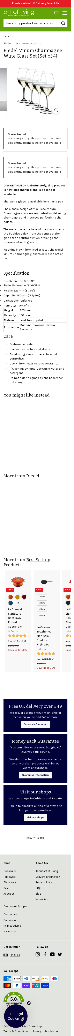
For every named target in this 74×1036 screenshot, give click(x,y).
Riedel (7, 43)
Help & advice (12, 925)
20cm (42, 596)
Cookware (9, 871)
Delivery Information (48, 876)
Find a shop (10, 920)
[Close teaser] (29, 1003)
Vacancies (42, 899)
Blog (38, 893)
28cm (42, 609)
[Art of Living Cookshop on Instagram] (38, 954)
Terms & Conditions (16, 1031)
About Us (9, 893)
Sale (6, 888)
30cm (42, 615)
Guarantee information (35, 775)
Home (6, 36)
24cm (42, 603)
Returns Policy (44, 882)
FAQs (39, 888)
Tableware (9, 876)
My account (10, 931)
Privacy (37, 1031)
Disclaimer (51, 1031)
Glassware (9, 882)
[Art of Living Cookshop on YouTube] (52, 954)
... (42, 621)
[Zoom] (56, 110)
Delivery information (35, 724)
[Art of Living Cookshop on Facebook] (45, 954)
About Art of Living (47, 871)
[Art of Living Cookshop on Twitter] (60, 954)
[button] (35, 1001)
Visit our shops (35, 817)
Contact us (10, 914)
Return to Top (35, 837)
